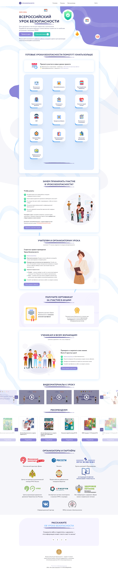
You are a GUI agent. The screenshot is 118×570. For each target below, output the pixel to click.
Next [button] (101, 397)
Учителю (55, 3)
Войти (96, 3)
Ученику (62, 3)
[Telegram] (65, 539)
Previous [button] (16, 397)
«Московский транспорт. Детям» (71, 67)
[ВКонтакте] (53, 539)
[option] (31, 397)
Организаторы (71, 3)
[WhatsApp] (61, 539)
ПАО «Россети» (64, 68)
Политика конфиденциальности (59, 566)
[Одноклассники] (57, 539)
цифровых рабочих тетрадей (42, 39)
